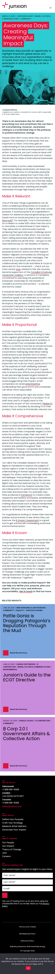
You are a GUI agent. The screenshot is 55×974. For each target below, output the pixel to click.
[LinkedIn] (27, 915)
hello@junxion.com (12, 806)
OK (28, 968)
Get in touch (26, 591)
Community (25, 19)
